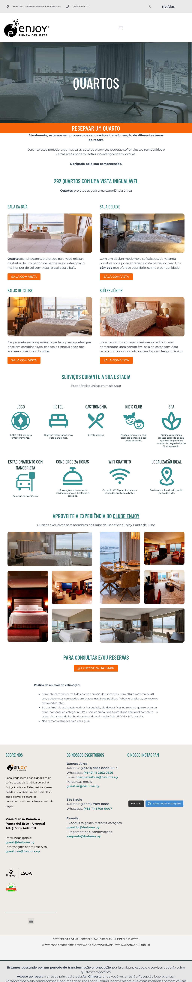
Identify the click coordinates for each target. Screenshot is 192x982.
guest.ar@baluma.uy (83, 786)
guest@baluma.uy (20, 842)
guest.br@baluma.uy (83, 827)
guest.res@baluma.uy (23, 851)
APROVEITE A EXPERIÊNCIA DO (96, 516)
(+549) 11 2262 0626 (98, 772)
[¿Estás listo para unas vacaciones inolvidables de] (136, 792)
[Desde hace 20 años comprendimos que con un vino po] (175, 769)
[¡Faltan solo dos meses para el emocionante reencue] (156, 781)
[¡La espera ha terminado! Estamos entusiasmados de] (136, 769)
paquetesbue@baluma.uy (97, 777)
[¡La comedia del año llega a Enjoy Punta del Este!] (175, 792)
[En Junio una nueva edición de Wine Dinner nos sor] (156, 792)
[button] (121, 28)
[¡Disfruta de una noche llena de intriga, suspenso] (136, 781)
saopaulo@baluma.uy (84, 836)
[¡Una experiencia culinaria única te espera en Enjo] (175, 781)
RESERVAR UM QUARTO (96, 128)
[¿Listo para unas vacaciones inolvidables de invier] (156, 769)
